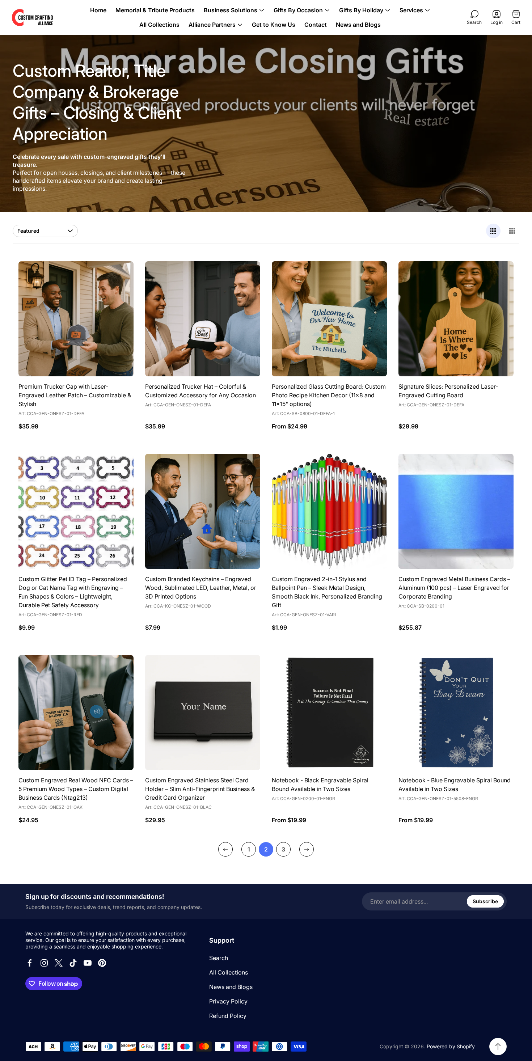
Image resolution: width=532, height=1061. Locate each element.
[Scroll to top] (498, 1046)
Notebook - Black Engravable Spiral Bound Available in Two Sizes (320, 784)
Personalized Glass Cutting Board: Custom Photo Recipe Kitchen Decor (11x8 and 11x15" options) (329, 395)
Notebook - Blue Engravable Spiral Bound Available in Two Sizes (454, 784)
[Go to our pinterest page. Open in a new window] (102, 963)
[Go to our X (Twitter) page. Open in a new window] (58, 963)
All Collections (228, 972)
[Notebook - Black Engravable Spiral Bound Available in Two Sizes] (329, 712)
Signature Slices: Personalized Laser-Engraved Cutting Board (448, 391)
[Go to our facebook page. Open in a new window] (29, 963)
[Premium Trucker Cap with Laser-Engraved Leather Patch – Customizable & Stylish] (76, 318)
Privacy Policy (228, 1001)
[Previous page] (225, 849)
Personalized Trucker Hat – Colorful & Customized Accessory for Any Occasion (200, 391)
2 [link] (266, 849)
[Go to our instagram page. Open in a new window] (44, 963)
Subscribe (485, 901)
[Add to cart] (119, 275)
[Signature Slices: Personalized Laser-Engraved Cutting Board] (456, 318)
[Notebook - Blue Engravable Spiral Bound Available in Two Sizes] (456, 712)
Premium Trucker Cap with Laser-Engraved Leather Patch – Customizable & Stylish (74, 395)
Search (218, 957)
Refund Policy (227, 1015)
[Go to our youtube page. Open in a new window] (87, 963)
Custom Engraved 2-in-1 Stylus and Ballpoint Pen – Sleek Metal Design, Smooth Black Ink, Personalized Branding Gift (327, 592)
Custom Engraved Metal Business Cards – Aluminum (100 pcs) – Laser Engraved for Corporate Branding (454, 587)
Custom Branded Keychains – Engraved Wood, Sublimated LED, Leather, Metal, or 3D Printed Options (200, 587)
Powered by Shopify (451, 1046)
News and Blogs (231, 986)
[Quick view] (372, 275)
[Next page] (306, 849)
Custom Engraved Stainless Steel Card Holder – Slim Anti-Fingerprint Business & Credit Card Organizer (200, 789)
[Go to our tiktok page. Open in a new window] (73, 963)
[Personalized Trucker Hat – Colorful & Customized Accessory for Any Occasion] (202, 318)
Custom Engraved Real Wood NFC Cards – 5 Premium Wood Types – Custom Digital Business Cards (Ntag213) (75, 789)
